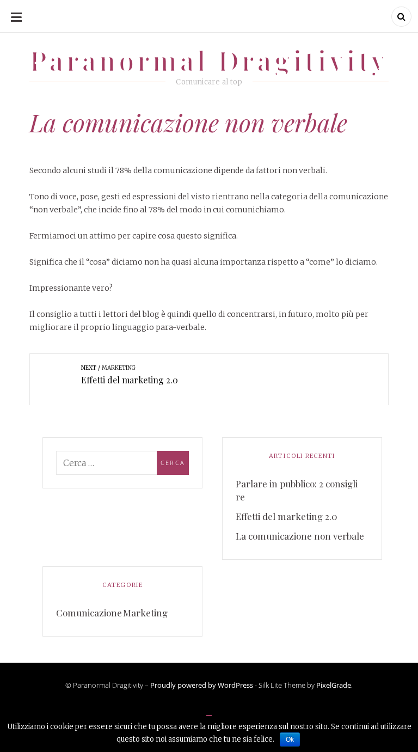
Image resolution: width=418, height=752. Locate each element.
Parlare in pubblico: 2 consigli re (297, 490)
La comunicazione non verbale (300, 536)
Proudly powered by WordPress (201, 685)
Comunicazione (89, 613)
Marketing (145, 613)
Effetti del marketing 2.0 (286, 516)
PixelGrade (333, 685)
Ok (290, 739)
